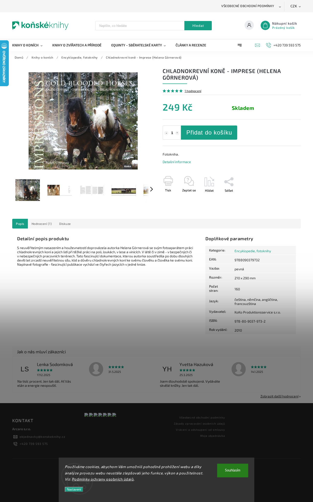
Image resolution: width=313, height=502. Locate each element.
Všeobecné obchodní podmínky (247, 6)
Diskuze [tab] (65, 224)
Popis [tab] (20, 224)
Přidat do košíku (209, 132)
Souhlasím (232, 470)
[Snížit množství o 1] (166, 133)
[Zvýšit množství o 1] (177, 133)
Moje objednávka (212, 435)
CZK (294, 6)
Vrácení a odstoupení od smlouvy (200, 429)
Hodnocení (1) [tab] (42, 224)
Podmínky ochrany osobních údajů (103, 479)
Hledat (198, 26)
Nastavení (74, 489)
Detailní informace (177, 162)
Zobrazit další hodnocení (279, 396)
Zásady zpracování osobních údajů (199, 423)
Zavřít (285, 199)
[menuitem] (29, 45)
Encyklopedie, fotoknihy (253, 251)
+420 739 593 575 (34, 444)
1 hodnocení (193, 91)
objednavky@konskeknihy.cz (42, 437)
